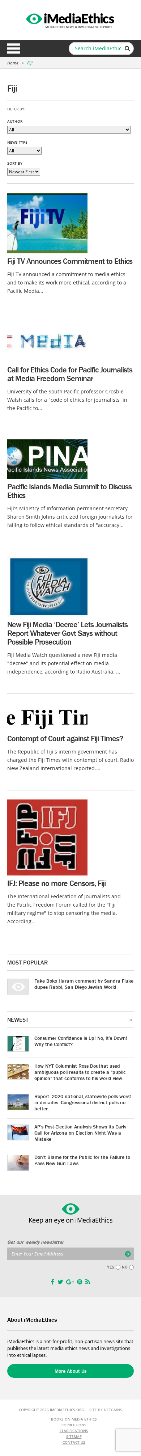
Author (14, 121)
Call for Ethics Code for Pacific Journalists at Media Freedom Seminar (69, 374)
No (125, 1267)
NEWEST (18, 1019)
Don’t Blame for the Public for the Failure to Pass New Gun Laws (82, 1160)
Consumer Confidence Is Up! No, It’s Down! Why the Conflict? (80, 1041)
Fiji (30, 63)
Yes (110, 1267)
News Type (17, 142)
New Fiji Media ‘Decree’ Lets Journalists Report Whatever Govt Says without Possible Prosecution (67, 633)
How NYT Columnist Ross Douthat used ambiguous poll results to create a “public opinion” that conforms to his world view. (80, 1072)
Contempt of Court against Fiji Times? (65, 738)
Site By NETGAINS (105, 1409)
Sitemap (74, 1436)
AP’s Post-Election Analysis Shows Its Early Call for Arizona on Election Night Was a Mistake (80, 1132)
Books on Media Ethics (74, 1419)
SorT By (14, 163)
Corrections (73, 1424)
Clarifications (74, 1430)
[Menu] (13, 48)
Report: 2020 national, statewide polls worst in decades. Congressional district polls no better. (82, 1102)
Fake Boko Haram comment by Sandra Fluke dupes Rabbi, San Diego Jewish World (83, 984)
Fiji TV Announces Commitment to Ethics (69, 261)
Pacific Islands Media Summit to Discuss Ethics (69, 491)
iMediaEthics (70, 19)
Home (12, 63)
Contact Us (74, 1442)
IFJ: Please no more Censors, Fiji (56, 883)
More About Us (70, 1371)
